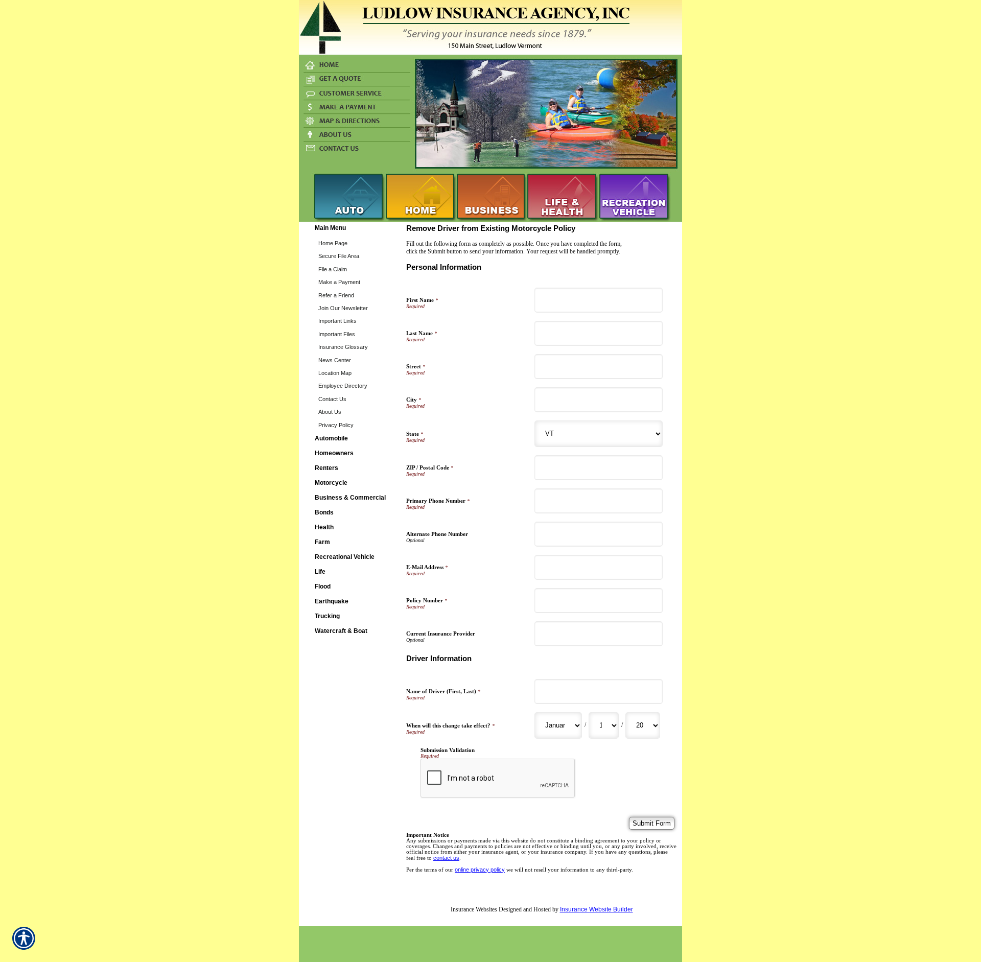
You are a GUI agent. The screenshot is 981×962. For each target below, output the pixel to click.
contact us (446, 858)
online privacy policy (480, 869)
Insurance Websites (474, 909)
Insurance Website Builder (596, 909)
